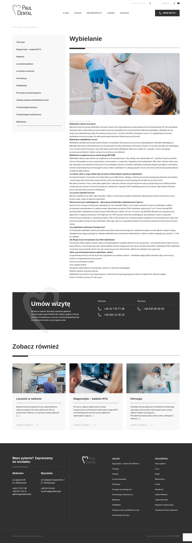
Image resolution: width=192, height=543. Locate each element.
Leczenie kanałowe (24, 64)
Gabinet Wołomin (161, 495)
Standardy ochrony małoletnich (166, 510)
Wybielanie (21, 122)
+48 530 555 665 (48, 489)
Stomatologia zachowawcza (28, 115)
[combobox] (141, 3)
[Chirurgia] (153, 378)
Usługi (78, 13)
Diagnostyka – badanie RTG (28, 50)
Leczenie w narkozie (25, 71)
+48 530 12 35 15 (114, 314)
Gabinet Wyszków (161, 500)
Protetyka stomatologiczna (28, 93)
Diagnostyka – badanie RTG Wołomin (125, 464)
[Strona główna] (22, 10)
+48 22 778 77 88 (114, 308)
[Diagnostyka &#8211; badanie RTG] (96, 378)
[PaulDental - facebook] (174, 3)
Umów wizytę (169, 13)
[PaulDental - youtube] (178, 3)
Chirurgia (20, 42)
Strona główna (17, 27)
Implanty (20, 57)
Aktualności (159, 489)
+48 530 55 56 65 (154, 308)
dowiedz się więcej (24, 425)
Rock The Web (163, 536)
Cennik (111, 13)
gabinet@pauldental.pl (21, 494)
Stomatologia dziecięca (26, 108)
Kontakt (124, 13)
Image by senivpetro (76, 121)
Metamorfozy (94, 13)
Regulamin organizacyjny (164, 505)
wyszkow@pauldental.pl (51, 492)
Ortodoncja (21, 79)
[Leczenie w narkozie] (39, 378)
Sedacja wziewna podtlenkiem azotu (32, 100)
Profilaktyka (21, 86)
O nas (66, 13)
